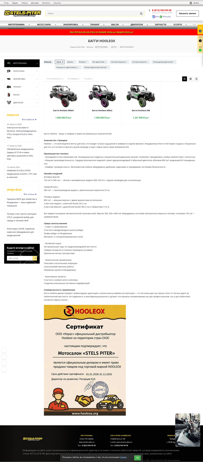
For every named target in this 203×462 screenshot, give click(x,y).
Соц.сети (57, 3)
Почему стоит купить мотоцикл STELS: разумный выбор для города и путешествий (22, 217)
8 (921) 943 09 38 (89, 445)
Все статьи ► (30, 194)
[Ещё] (194, 25)
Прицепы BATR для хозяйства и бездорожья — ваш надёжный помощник (22, 202)
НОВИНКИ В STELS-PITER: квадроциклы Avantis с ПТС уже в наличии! (22, 173)
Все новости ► (29, 119)
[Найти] (141, 13)
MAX (157, 16)
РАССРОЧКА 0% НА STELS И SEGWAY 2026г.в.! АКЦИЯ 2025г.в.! (101, 32)
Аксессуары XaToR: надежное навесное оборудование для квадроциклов (21, 232)
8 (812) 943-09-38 (161, 10)
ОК (137, 458)
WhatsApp (166, 16)
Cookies (123, 457)
